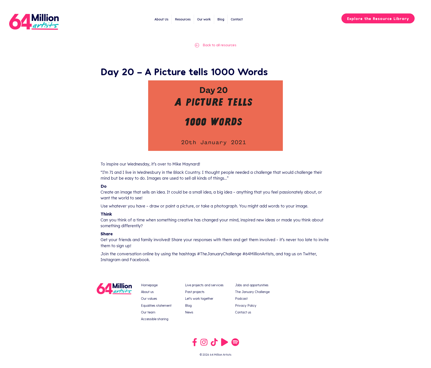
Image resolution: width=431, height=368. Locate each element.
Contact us (243, 312)
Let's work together (199, 299)
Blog (220, 19)
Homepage (149, 285)
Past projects (195, 292)
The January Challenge (252, 292)
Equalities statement (156, 306)
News (189, 312)
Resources (183, 19)
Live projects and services (204, 285)
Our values (149, 299)
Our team (148, 312)
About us (147, 292)
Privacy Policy (245, 306)
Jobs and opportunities (251, 285)
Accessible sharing (154, 319)
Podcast (241, 299)
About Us (161, 19)
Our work (204, 19)
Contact (237, 19)
